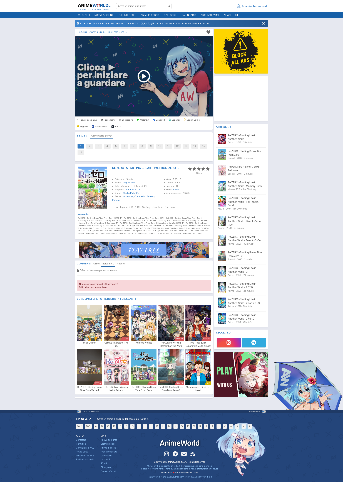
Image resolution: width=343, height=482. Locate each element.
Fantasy (150, 196)
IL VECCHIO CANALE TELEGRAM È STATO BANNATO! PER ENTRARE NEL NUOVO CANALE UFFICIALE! (144, 23)
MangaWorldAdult (184, 476)
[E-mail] (184, 453)
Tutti (79, 426)
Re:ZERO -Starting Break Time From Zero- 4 (89, 389)
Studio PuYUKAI (131, 193)
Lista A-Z (105, 459)
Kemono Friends (144, 342)
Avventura (128, 196)
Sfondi (104, 463)
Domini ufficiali (108, 471)
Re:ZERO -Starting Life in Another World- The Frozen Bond (243, 201)
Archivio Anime (210, 15)
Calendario (189, 15)
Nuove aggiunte (105, 15)
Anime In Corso (150, 15)
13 (186, 146)
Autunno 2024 (132, 189)
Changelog (106, 467)
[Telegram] (254, 342)
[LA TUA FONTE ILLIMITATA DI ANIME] (94, 5)
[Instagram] (229, 342)
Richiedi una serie (85, 459)
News (227, 15)
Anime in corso (108, 447)
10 (159, 146)
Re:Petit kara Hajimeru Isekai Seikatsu (117, 389)
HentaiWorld (153, 476)
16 (80, 152)
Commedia (139, 196)
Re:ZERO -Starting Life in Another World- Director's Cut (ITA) (245, 221)
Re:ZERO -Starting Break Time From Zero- (144, 389)
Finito (176, 189)
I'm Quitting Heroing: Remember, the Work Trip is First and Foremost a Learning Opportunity (171, 344)
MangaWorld (167, 476)
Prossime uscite (109, 451)
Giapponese (129, 182)
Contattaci (81, 440)
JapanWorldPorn (203, 476)
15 (203, 146)
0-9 (88, 426)
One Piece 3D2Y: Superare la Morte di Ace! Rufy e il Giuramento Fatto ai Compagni (198, 344)
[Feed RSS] (192, 453)
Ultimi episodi (128, 15)
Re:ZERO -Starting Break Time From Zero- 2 (171, 389)
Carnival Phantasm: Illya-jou (117, 344)
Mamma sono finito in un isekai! (198, 389)
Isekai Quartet (89, 342)
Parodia (116, 200)
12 (177, 146)
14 (194, 146)
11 (168, 146)
